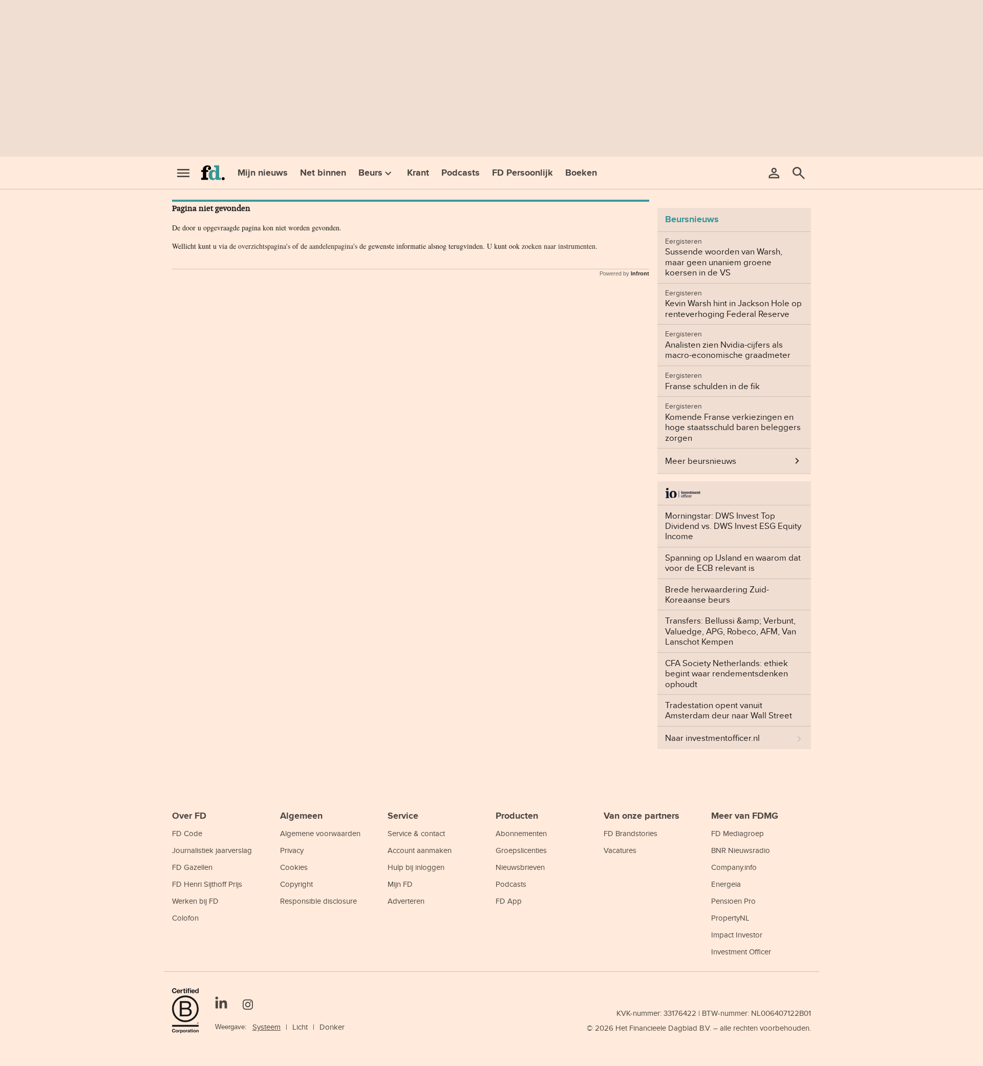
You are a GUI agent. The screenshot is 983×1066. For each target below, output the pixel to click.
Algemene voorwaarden (320, 833)
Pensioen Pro (733, 901)
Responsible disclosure (318, 901)
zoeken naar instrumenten (558, 246)
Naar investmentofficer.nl (712, 738)
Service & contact (416, 833)
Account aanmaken (420, 850)
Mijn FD (400, 884)
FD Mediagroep (737, 833)
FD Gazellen (192, 867)
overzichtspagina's (264, 246)
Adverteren (406, 901)
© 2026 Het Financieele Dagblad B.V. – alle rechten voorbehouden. (699, 1027)
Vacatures (620, 850)
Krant (418, 172)
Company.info (734, 867)
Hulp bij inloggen (416, 867)
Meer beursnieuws (700, 461)
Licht (300, 1026)
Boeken (581, 172)
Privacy (292, 850)
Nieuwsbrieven (520, 867)
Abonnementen (521, 833)
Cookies (294, 867)
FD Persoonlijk (522, 172)
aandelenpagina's (333, 246)
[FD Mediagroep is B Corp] (189, 1010)
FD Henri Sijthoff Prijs (207, 884)
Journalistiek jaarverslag (212, 850)
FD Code (187, 833)
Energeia (726, 884)
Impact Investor (736, 934)
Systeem (266, 1026)
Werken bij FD (195, 901)
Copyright (296, 884)
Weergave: (231, 1027)
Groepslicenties (521, 850)
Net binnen (323, 172)
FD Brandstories (630, 833)
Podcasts (460, 172)
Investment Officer (741, 951)
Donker (332, 1026)
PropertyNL (730, 917)
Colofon (185, 917)
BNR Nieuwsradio (740, 850)
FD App (509, 901)
